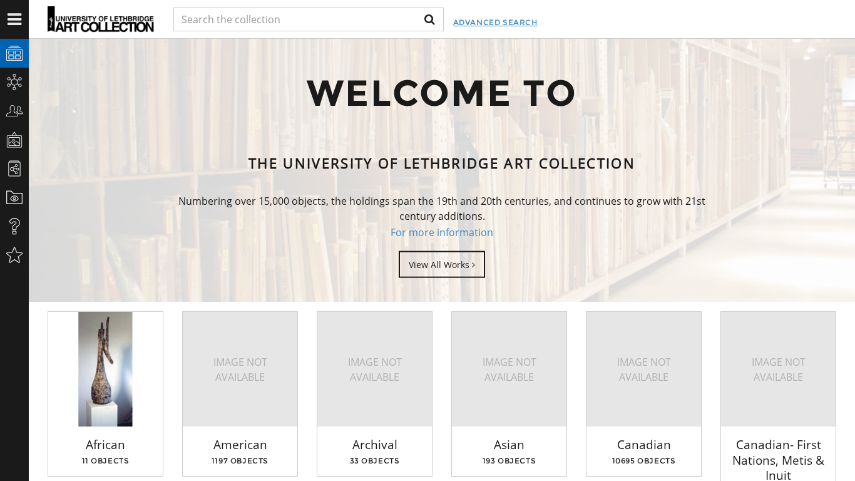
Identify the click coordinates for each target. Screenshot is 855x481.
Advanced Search (495, 22)
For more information (442, 232)
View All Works (440, 264)
